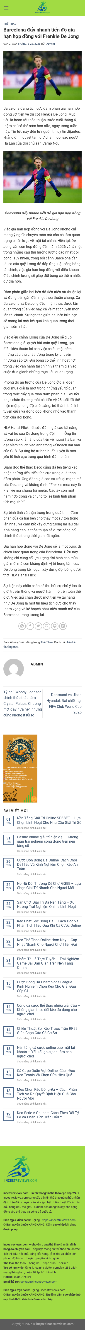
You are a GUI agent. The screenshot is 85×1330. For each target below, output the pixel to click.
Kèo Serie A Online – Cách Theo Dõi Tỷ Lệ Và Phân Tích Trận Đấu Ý (48, 1115)
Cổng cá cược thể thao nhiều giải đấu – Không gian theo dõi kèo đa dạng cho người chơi (48, 1009)
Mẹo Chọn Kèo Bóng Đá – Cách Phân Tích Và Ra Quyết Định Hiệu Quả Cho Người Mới (47, 1093)
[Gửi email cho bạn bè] (46, 626)
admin (50, 43)
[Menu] (6, 7)
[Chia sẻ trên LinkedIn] (63, 626)
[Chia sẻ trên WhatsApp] (22, 626)
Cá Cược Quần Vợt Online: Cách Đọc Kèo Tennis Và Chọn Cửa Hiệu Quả (46, 1073)
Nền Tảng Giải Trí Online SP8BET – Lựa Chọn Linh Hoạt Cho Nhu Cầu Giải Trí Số (49, 820)
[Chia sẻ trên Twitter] (38, 626)
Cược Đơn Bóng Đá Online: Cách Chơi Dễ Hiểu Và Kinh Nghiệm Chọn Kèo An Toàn (47, 864)
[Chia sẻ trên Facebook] (30, 626)
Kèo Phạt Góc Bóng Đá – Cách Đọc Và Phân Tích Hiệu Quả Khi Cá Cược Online (49, 923)
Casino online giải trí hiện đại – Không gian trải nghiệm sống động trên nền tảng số (47, 841)
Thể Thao (10, 23)
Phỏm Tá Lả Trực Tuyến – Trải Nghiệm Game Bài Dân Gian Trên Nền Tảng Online (48, 963)
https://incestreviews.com (58, 1220)
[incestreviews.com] (42, 8)
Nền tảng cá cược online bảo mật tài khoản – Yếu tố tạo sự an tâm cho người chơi (46, 1051)
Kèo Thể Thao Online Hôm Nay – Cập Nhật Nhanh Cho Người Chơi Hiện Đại (47, 942)
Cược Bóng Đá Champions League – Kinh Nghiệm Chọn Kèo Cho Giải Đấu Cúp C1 (46, 986)
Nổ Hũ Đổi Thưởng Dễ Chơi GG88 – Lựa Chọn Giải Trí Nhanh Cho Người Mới (49, 885)
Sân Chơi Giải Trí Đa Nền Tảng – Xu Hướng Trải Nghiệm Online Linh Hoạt (46, 904)
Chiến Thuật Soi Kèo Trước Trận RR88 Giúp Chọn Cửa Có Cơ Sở (47, 1030)
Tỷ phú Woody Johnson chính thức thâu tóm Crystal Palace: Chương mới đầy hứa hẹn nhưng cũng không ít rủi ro (22, 703)
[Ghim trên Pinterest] (54, 626)
